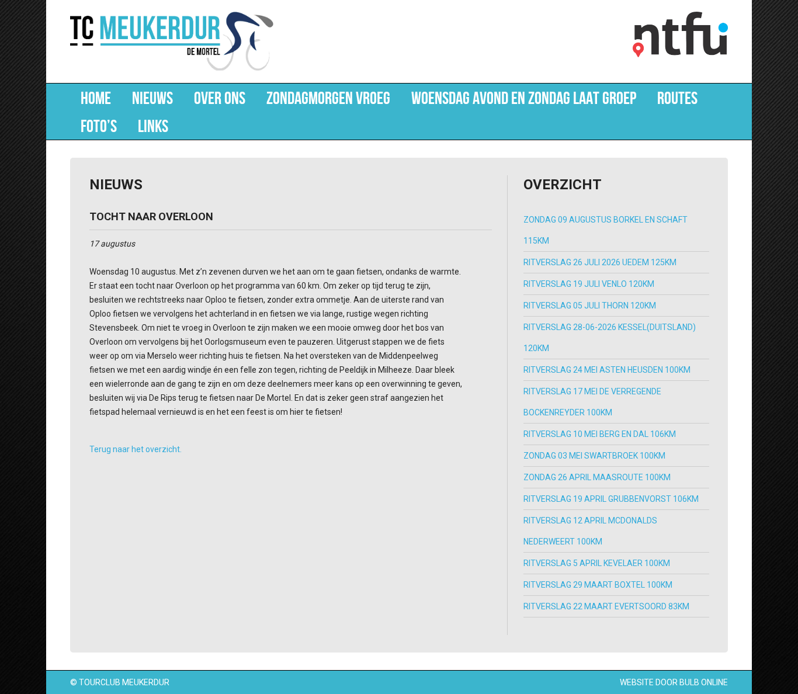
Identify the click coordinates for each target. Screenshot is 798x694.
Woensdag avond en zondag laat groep (523, 97)
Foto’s (99, 125)
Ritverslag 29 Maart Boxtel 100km (597, 584)
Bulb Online (703, 682)
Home (96, 97)
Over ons (219, 97)
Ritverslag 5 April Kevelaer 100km (596, 563)
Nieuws (152, 97)
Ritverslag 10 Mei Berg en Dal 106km (599, 434)
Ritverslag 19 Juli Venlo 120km (588, 284)
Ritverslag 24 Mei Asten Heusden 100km (607, 369)
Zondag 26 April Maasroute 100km (597, 477)
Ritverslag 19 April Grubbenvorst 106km (611, 499)
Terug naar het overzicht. (135, 449)
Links (153, 125)
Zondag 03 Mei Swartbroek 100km (594, 455)
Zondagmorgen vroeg (328, 97)
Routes (677, 97)
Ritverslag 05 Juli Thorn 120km (589, 305)
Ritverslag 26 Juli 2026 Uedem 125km (599, 262)
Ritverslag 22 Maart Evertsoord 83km (606, 606)
